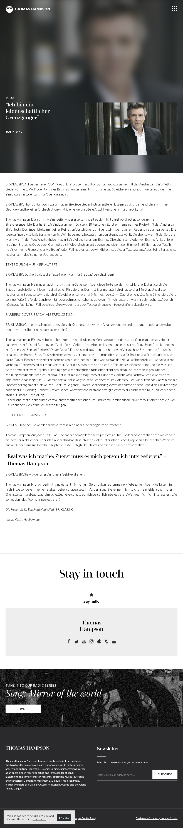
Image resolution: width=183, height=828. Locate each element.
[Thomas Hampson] (28, 9)
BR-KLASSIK (14, 184)
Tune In (23, 708)
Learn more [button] (39, 819)
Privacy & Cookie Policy (83, 818)
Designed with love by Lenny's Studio (156, 818)
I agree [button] (64, 817)
